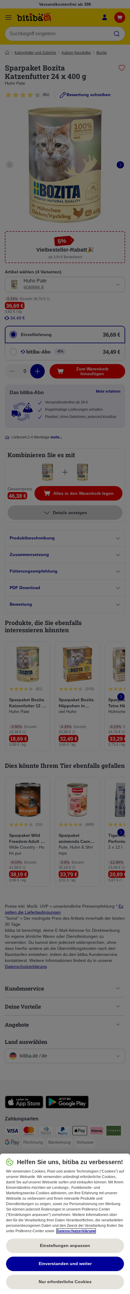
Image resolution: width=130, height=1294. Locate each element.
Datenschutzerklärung (76, 1231)
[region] (65, 1224)
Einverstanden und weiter (65, 1263)
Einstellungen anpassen (65, 1245)
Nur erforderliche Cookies (65, 1281)
